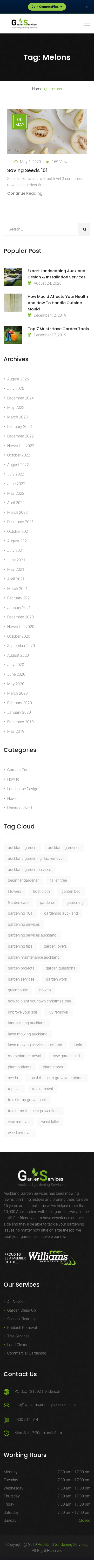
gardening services (24, 924)
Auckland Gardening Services (62, 1544)
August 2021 (18, 541)
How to (13, 779)
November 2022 (20, 445)
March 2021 (17, 588)
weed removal (20, 1132)
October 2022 (18, 455)
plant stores (53, 1067)
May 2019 (15, 731)
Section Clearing (21, 1319)
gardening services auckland (32, 935)
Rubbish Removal (22, 1327)
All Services (17, 1302)
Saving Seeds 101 (27, 170)
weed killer (50, 1121)
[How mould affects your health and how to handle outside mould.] (13, 303)
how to (45, 990)
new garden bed (66, 1056)
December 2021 (20, 522)
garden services (21, 979)
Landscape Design (22, 789)
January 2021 (19, 607)
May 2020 (15, 684)
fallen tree (58, 880)
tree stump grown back (27, 1100)
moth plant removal (24, 1056)
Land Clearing (19, 1344)
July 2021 (15, 550)
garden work (56, 979)
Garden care (18, 902)
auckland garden (22, 847)
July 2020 (15, 664)
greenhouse (18, 990)
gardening (75, 902)
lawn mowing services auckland (35, 1045)
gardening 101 (20, 913)
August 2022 (18, 464)
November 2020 (20, 626)
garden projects (21, 968)
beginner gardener (23, 880)
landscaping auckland (27, 1023)
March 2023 (17, 417)
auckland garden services (29, 869)
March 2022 (17, 512)
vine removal (19, 1121)
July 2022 (15, 474)
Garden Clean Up (21, 1310)
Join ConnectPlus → (47, 7)
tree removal (42, 1089)
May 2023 (15, 407)
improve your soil (22, 1012)
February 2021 (19, 598)
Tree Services (18, 1336)
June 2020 (16, 674)
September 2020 (21, 645)
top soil (14, 1089)
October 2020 (18, 636)
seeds (13, 1078)
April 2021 (16, 579)
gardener (47, 902)
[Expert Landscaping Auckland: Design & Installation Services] (13, 277)
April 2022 (16, 503)
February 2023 (19, 426)
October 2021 (18, 531)
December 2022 (20, 436)
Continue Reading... (26, 193)
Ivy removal (58, 1012)
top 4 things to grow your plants (56, 1078)
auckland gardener (64, 847)
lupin (78, 1045)
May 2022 (15, 493)
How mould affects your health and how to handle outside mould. (58, 303)
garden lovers (55, 946)
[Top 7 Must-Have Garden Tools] (13, 335)
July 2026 (15, 388)
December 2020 (20, 617)
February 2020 (19, 703)
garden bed (71, 891)
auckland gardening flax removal (36, 858)
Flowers (14, 891)
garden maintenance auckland (34, 957)
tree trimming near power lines (33, 1111)
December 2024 (20, 398)
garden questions (60, 968)
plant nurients (19, 1067)
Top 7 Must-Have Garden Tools (58, 329)
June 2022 (16, 483)
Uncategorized (19, 808)
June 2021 (16, 560)
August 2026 (18, 379)
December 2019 (20, 722)
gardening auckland (61, 913)
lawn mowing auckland (27, 1034)
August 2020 (18, 655)
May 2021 (15, 569)
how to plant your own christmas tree (39, 1001)
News (12, 798)
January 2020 (19, 712)
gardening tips (20, 946)
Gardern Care (18, 770)
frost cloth (41, 891)
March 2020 (17, 693)
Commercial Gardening (26, 1353)
